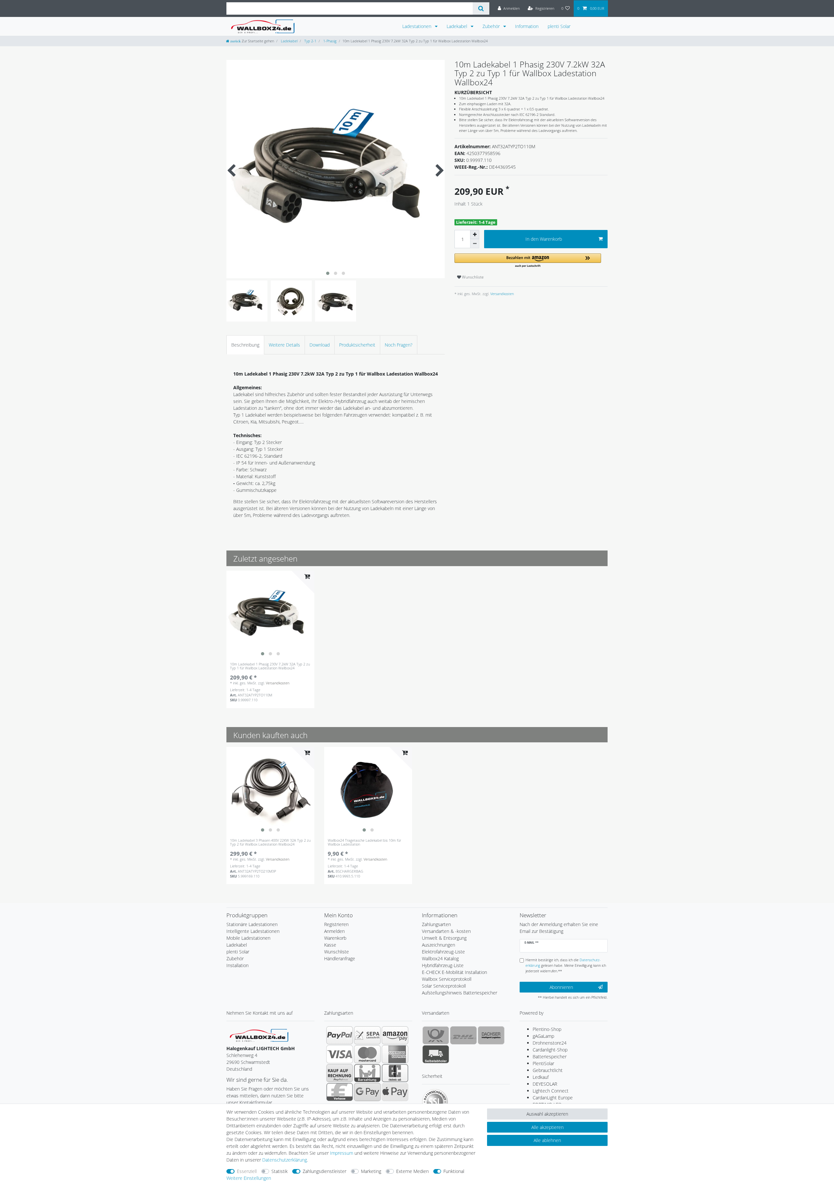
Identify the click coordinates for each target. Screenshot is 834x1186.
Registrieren (336, 924)
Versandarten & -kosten (446, 931)
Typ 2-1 (309, 40)
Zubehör (491, 26)
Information (527, 26)
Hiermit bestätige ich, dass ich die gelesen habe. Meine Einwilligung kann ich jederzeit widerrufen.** (565, 965)
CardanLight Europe (553, 1097)
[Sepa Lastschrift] (367, 1035)
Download (319, 345)
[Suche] (481, 8)
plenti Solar (559, 26)
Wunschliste (472, 277)
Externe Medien (412, 1171)
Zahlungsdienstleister (324, 1171)
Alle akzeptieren (547, 1127)
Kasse (330, 945)
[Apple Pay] (395, 1091)
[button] (527, 260)
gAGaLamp (543, 1036)
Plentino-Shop (547, 1029)
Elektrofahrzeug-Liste (443, 952)
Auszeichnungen (438, 945)
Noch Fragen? (398, 345)
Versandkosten (501, 293)
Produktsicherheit (357, 345)
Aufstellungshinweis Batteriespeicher (459, 993)
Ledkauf (541, 1077)
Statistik (279, 1171)
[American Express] (395, 1054)
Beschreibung (245, 345)
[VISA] (339, 1054)
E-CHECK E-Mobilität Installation (454, 972)
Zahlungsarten (436, 924)
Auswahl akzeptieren (547, 1114)
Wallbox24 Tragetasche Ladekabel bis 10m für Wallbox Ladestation (364, 842)
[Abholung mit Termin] (436, 1054)
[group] (270, 615)
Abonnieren (561, 987)
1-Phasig (329, 40)
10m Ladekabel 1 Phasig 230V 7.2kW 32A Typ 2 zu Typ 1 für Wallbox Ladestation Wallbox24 (270, 666)
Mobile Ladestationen (248, 938)
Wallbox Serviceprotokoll (446, 979)
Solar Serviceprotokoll (444, 986)
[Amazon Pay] (395, 1035)
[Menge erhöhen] (474, 234)
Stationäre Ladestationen (252, 924)
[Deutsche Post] (436, 1035)
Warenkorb (335, 938)
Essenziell (247, 1171)
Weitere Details (284, 345)
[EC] (395, 1073)
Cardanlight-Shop (550, 1050)
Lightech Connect (550, 1091)
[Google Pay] (367, 1091)
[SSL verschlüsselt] (435, 1102)
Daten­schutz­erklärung (284, 1160)
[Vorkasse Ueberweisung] (339, 1091)
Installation (237, 965)
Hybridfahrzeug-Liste (443, 965)
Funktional (453, 1171)
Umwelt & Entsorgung (444, 938)
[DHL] (463, 1035)
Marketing (371, 1171)
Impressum (341, 1153)
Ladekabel (457, 26)
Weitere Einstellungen (248, 1178)
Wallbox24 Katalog (440, 958)
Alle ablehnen (547, 1140)
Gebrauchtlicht (548, 1070)
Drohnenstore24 (550, 1043)
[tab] (245, 344)
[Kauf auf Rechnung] (339, 1073)
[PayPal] (339, 1035)
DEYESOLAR (545, 1084)
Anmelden (334, 931)
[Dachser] (491, 1035)
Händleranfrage (339, 958)
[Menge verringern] (474, 243)
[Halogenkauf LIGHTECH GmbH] (259, 1035)
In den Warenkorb (543, 239)
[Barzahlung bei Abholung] (367, 1073)
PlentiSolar (543, 1063)
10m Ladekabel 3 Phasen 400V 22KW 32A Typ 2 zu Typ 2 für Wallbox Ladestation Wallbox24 (270, 842)
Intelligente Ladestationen (253, 931)
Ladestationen (417, 26)
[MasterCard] (367, 1054)
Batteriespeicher (550, 1056)
